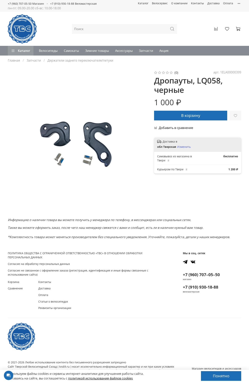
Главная (14, 60)
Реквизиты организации (54, 308)
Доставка (213, 3)
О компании (179, 3)
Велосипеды (48, 51)
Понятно (221, 376)
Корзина (13, 282)
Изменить (184, 147)
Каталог (143, 3)
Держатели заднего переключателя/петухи (80, 60)
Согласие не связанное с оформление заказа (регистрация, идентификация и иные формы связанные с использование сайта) (78, 273)
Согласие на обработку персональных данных (39, 264)
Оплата (228, 3)
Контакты (197, 3)
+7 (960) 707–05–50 (201, 274)
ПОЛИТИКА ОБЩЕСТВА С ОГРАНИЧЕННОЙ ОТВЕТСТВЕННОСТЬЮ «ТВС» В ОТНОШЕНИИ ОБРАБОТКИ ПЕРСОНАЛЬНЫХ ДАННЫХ (75, 255)
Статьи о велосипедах (53, 301)
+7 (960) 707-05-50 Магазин (26, 3)
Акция (163, 51)
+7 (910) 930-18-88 (200, 287)
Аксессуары (124, 51)
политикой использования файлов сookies (100, 378)
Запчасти (146, 51)
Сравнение (15, 288)
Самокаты (71, 51)
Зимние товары (97, 51)
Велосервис (160, 3)
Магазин (216, 368)
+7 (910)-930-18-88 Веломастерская (73, 3)
